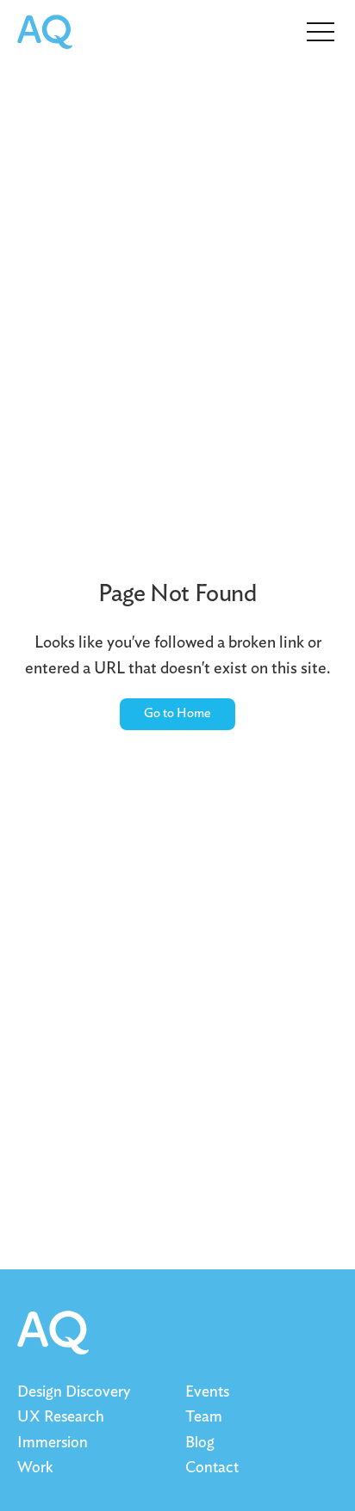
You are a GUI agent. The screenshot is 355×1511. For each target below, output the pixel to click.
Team (203, 1417)
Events (207, 1392)
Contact (212, 1468)
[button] (320, 30)
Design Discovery (73, 1392)
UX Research (60, 1417)
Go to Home (177, 713)
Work (35, 1468)
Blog (200, 1443)
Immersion (52, 1443)
